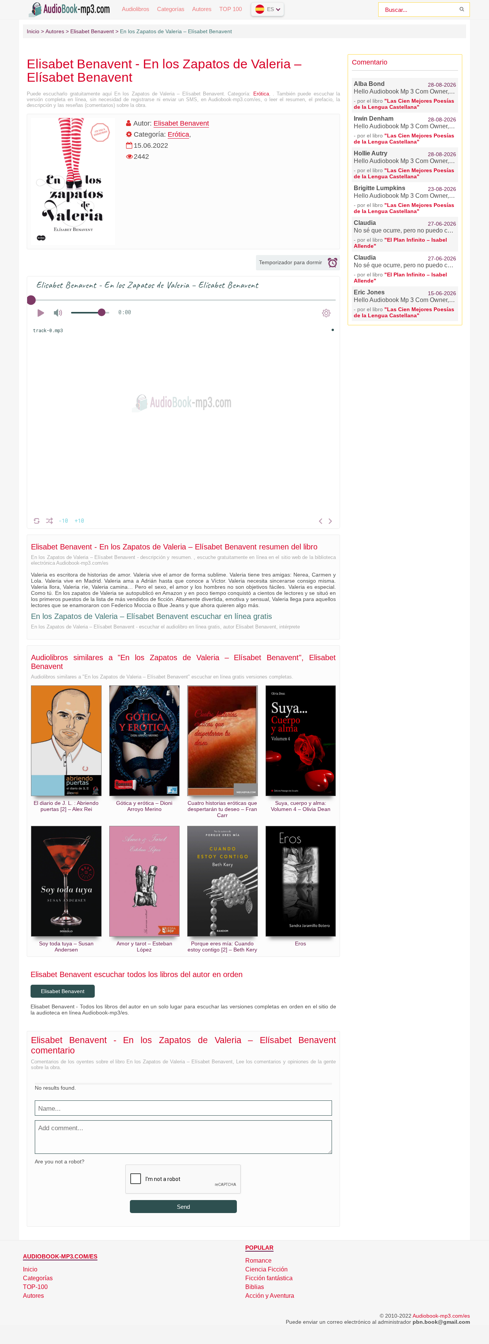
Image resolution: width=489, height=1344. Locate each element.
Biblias (254, 1287)
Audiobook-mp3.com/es (441, 1316)
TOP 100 (230, 9)
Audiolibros (135, 9)
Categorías (171, 9)
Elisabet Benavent (181, 123)
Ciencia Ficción (266, 1269)
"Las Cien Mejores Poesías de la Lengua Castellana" (404, 104)
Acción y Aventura (269, 1295)
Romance (258, 1260)
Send (183, 1206)
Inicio (30, 1269)
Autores (202, 9)
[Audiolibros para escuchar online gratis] (71, 9)
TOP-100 (35, 1287)
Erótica (261, 94)
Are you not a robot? (59, 1161)
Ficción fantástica (269, 1278)
